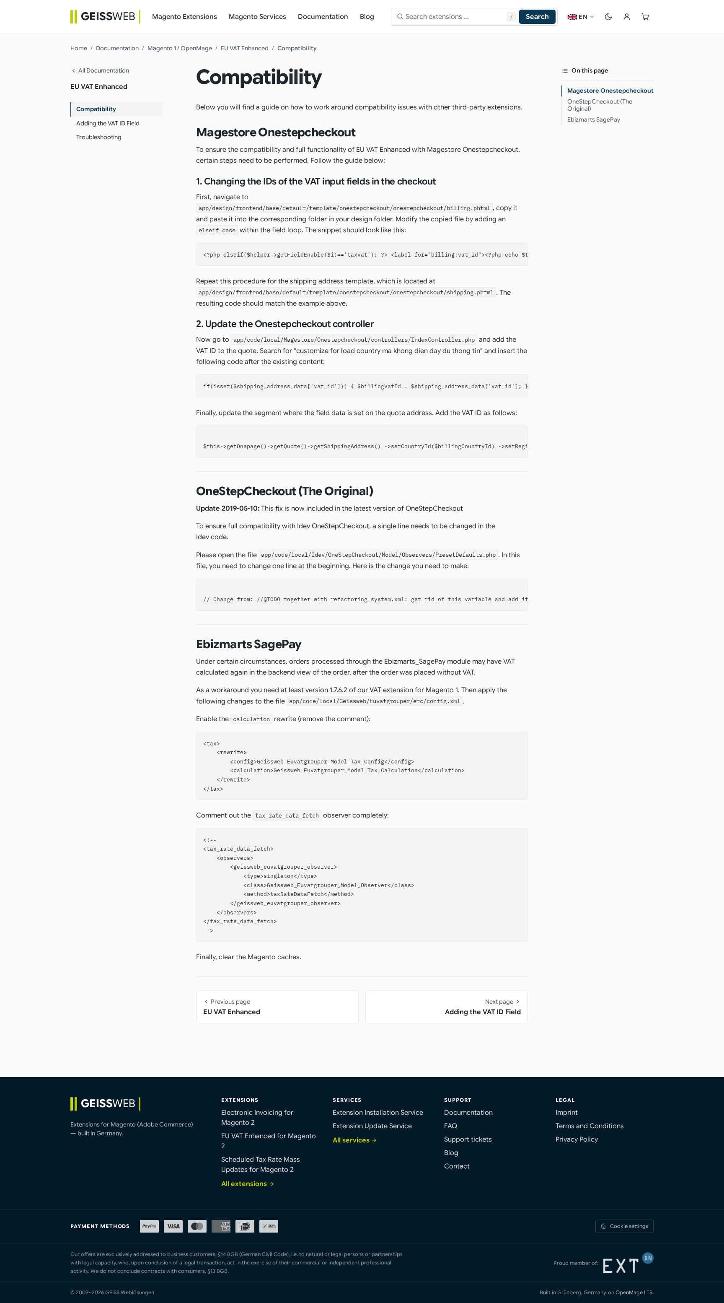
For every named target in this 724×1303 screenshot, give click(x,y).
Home (78, 48)
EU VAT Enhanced (245, 48)
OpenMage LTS (633, 1292)
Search (537, 17)
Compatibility (96, 109)
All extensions (244, 1184)
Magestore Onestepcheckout (610, 90)
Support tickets (468, 1139)
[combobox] (456, 17)
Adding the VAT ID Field (108, 123)
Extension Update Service (372, 1126)
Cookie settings (629, 1226)
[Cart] (645, 16)
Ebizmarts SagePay (593, 119)
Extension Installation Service (378, 1112)
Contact (457, 1166)
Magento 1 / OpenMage (179, 48)
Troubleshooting (99, 137)
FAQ (450, 1126)
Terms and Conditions (590, 1126)
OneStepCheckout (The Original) (599, 105)
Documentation (117, 48)
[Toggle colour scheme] (608, 16)
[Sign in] (626, 16)
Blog (451, 1153)
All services (351, 1140)
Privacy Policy (577, 1139)
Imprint (567, 1112)
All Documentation (103, 70)
